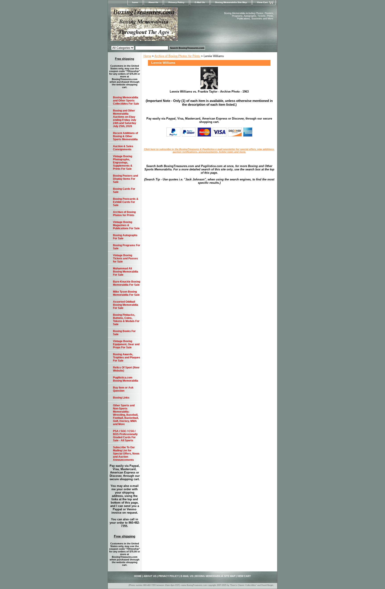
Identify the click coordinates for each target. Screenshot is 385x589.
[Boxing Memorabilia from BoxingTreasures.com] (163, 25)
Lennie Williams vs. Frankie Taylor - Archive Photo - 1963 (209, 91)
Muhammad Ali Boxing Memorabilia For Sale (125, 271)
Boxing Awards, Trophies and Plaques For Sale (126, 357)
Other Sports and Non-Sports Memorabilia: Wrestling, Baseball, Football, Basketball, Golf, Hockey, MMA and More (126, 415)
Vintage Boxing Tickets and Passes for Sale (125, 258)
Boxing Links (121, 397)
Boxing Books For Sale (124, 333)
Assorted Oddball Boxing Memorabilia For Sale (125, 305)
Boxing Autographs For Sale (125, 237)
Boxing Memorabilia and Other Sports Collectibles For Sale (126, 100)
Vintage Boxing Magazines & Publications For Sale (126, 225)
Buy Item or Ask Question (123, 389)
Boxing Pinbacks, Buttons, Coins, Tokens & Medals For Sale (126, 319)
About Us (153, 2)
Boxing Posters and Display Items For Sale (125, 179)
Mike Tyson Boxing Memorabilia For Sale (126, 293)
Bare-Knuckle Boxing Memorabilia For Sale (126, 283)
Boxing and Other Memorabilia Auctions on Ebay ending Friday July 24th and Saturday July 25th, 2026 (124, 118)
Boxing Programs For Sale (126, 247)
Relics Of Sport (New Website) (126, 369)
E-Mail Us (200, 2)
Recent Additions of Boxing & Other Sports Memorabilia (125, 136)
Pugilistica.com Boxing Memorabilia (125, 379)
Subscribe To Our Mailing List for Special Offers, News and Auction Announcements (126, 453)
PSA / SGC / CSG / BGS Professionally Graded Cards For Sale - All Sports (125, 436)
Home (147, 56)
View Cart (262, 2)
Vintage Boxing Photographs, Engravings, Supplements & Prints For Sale (122, 162)
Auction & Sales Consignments (123, 148)
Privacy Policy (176, 2)
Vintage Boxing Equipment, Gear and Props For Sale (126, 344)
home (135, 2)
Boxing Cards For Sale (124, 190)
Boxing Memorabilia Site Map (231, 2)
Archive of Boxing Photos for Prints (177, 56)
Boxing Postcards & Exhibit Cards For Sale (125, 202)
